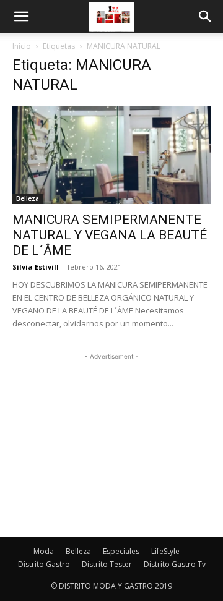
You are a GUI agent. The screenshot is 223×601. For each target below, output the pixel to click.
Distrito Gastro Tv (175, 564)
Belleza (27, 198)
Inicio (21, 46)
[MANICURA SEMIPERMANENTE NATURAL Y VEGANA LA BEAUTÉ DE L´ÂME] (111, 155)
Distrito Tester (107, 564)
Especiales (121, 551)
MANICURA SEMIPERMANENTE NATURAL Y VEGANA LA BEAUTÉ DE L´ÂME (109, 235)
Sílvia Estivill (35, 266)
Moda (43, 551)
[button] (21, 16)
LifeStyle (165, 551)
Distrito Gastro (44, 564)
